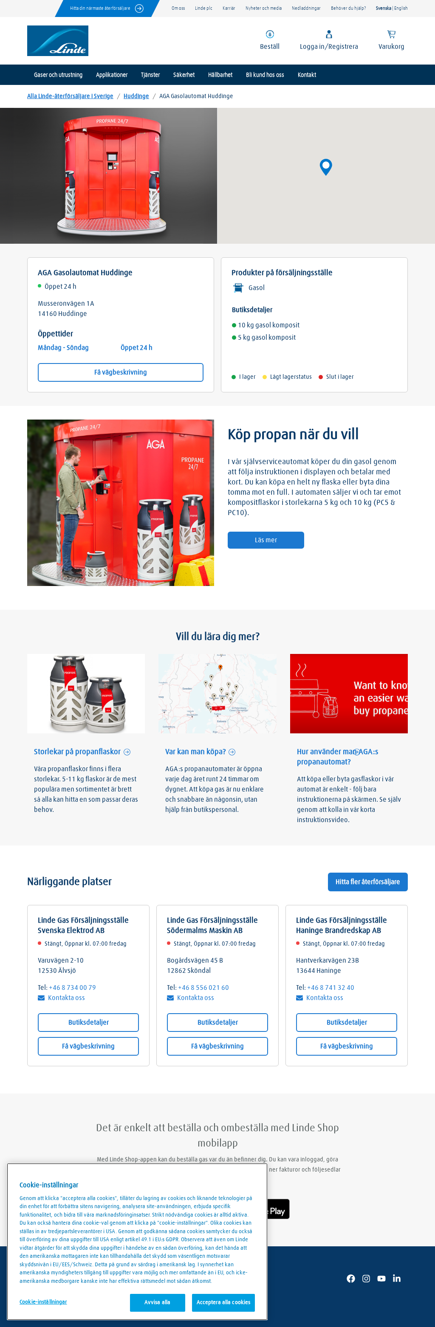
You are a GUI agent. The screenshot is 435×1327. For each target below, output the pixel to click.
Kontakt (307, 75)
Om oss (178, 8)
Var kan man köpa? (195, 752)
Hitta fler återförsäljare (368, 882)
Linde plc (203, 8)
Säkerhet (184, 75)
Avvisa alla (157, 1302)
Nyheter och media (264, 8)
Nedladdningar (306, 8)
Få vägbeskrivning (120, 372)
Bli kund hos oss (265, 75)
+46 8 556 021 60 (203, 987)
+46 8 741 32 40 (330, 987)
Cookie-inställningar (43, 1302)
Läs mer (266, 540)
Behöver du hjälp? (348, 8)
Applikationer (111, 75)
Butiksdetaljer (88, 1022)
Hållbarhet (220, 75)
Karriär (229, 8)
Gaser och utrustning (58, 75)
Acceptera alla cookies (224, 1302)
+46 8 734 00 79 (72, 987)
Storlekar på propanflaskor (77, 752)
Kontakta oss (66, 998)
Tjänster (150, 75)
